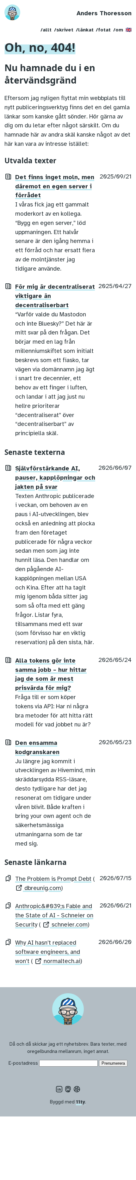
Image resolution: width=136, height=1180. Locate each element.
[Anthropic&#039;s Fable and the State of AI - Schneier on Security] (8, 906)
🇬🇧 (129, 30)
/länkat (85, 30)
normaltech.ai (61, 961)
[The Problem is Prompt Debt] (8, 878)
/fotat (103, 30)
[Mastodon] (68, 1090)
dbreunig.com (42, 888)
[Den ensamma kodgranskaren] (8, 742)
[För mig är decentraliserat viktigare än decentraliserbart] (8, 286)
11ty (80, 1102)
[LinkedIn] (59, 1090)
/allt (46, 30)
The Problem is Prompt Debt (53, 879)
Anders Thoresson (104, 13)
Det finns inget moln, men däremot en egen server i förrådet (54, 186)
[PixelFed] (77, 1090)
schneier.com (69, 924)
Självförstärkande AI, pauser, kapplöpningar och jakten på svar (55, 478)
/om (118, 30)
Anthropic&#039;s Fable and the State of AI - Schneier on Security (54, 915)
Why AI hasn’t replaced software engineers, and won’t (47, 952)
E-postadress (23, 1063)
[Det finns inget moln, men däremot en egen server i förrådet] (8, 176)
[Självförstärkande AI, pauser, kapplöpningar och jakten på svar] (8, 468)
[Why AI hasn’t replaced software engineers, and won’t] (8, 942)
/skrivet (63, 30)
